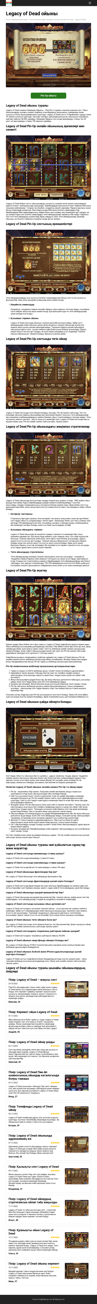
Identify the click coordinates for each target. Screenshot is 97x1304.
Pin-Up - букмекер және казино (17, 19)
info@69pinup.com (44, 1299)
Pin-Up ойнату (48, 95)
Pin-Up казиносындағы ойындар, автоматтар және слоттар (51, 19)
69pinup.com (60, 1299)
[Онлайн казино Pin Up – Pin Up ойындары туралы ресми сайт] (9, 3)
